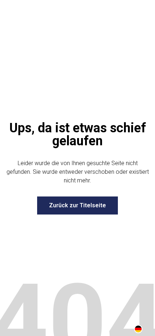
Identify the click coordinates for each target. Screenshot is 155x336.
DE (138, 329)
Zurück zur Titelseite (77, 205)
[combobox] (138, 329)
